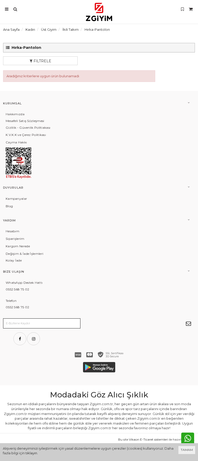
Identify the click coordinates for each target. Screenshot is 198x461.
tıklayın (31, 453)
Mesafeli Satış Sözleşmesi (25, 121)
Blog (9, 206)
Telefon (11, 301)
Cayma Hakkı (16, 142)
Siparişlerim (15, 239)
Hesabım (12, 231)
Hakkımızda (15, 114)
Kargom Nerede (18, 246)
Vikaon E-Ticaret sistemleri (148, 439)
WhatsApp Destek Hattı (24, 283)
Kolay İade (14, 260)
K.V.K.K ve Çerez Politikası (26, 135)
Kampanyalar (16, 199)
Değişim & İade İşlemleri (24, 254)
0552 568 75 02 (17, 289)
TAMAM (187, 450)
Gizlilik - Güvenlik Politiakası (28, 127)
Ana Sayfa (11, 29)
